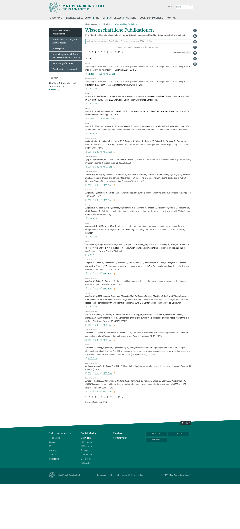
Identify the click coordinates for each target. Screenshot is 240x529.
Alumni (52, 454)
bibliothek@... (56, 90)
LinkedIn (87, 438)
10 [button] (115, 52)
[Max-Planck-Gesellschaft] (53, 475)
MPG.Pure (110, 74)
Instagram (87, 442)
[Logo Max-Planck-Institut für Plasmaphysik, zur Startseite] (95, 7)
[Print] (195, 64)
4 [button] (95, 52)
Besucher (53, 450)
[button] (138, 47)
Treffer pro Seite (179, 52)
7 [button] (104, 52)
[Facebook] (195, 30)
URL (97, 152)
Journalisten (54, 438)
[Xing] (195, 53)
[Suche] (190, 7)
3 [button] (92, 52)
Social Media (88, 433)
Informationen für (60, 433)
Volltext (91, 74)
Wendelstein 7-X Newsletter (65, 69)
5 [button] (98, 52)
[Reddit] (195, 42)
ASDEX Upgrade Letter (62, 63)
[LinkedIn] (195, 36)
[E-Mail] (195, 58)
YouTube (87, 450)
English (170, 7)
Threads (87, 459)
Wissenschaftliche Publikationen (61, 32)
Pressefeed (156, 439)
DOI (100, 74)
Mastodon (87, 454)
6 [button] (101, 52)
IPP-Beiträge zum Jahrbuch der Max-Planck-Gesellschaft (66, 56)
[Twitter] (195, 47)
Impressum (102, 475)
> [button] (122, 52)
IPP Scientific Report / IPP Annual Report (64, 41)
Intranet (179, 434)
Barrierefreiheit (137, 475)
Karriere (117, 433)
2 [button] (89, 52)
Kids (51, 446)
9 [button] (111, 52)
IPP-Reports (58, 48)
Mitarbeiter (54, 459)
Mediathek (156, 434)
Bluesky (86, 463)
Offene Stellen (121, 438)
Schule (52, 442)
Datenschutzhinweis (118, 475)
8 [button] (107, 52)
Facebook (87, 446)
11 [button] (119, 52)
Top (188, 423)
